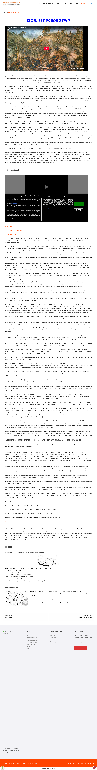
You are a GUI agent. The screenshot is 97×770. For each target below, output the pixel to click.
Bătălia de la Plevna (10, 521)
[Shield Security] (2, 767)
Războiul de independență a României (15, 230)
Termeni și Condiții (55, 642)
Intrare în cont (85, 3)
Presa (70, 3)
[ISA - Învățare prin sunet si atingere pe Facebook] (91, 3)
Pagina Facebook (54, 635)
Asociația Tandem (61, 3)
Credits (36, 763)
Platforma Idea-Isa (48, 3)
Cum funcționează (33, 640)
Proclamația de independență (13, 525)
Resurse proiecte (32, 642)
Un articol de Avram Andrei (12, 234)
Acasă (38, 3)
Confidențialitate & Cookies (57, 644)
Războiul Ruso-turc (10, 226)
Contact (76, 3)
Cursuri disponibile (55, 640)
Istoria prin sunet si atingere (16, 12)
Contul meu (53, 637)
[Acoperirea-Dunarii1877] (48, 561)
